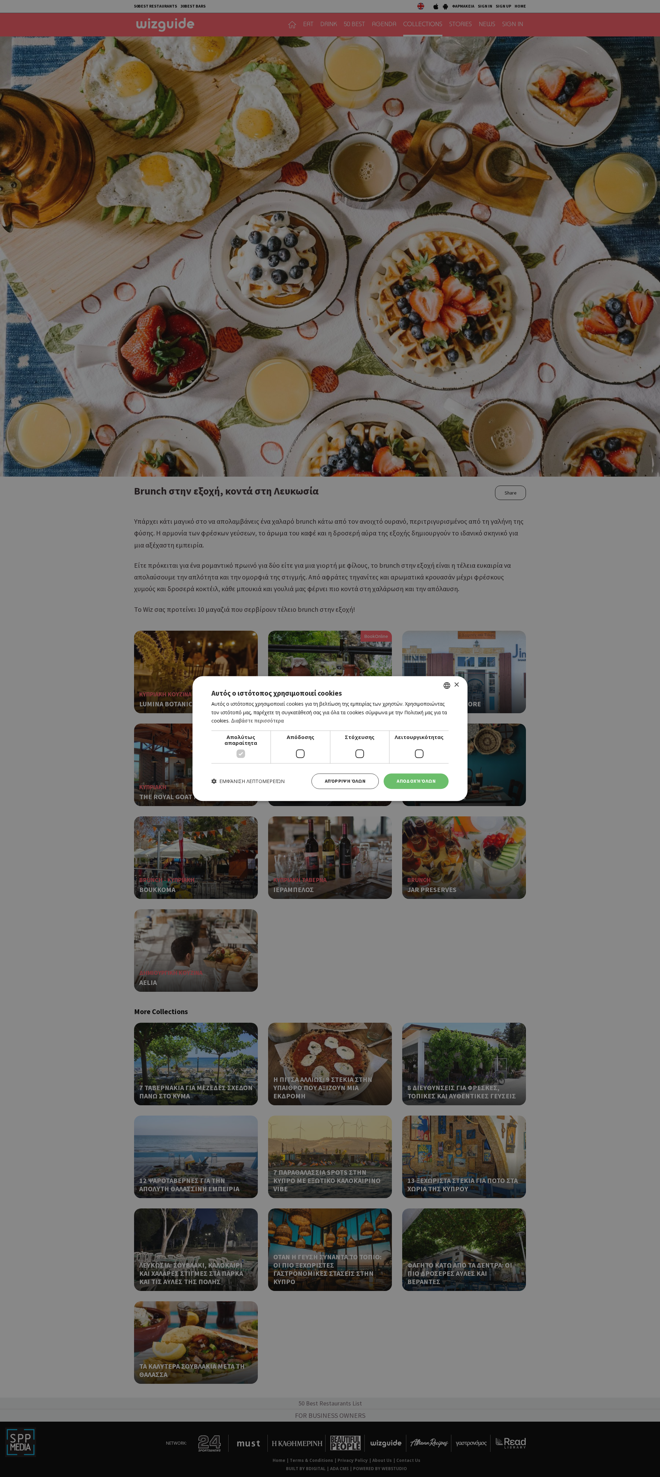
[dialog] (330, 738)
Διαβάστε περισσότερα (257, 721)
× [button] (456, 684)
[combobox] (446, 685)
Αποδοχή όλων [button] (416, 781)
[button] (248, 781)
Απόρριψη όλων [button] (345, 781)
